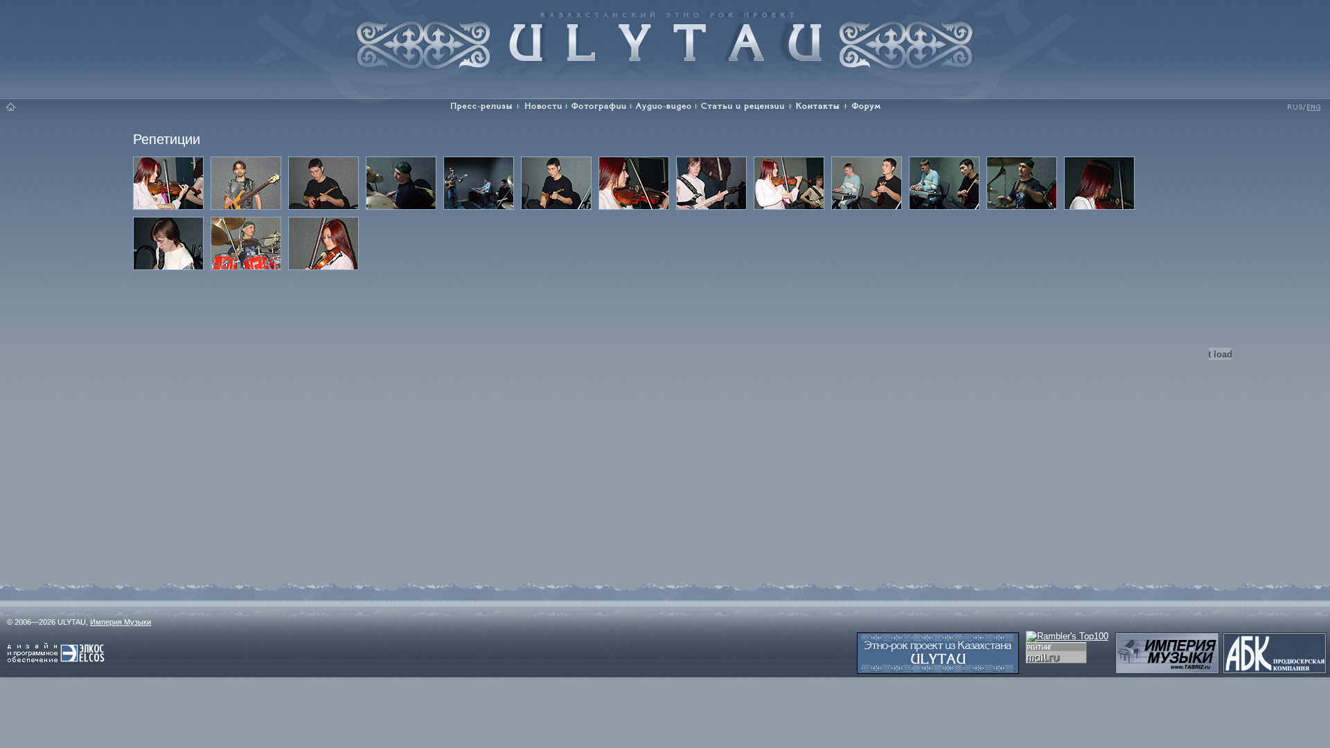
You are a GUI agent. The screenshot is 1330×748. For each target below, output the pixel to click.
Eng (1312, 106)
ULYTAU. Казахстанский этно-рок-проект (665, 36)
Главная (11, 106)
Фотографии (599, 106)
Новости (542, 106)
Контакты (818, 106)
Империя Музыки (120, 622)
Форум (869, 106)
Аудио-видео (663, 106)
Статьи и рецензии (743, 106)
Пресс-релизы (478, 106)
